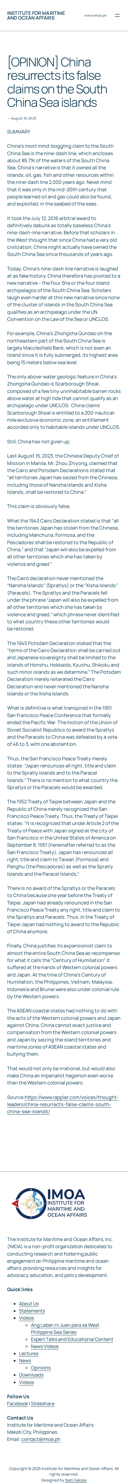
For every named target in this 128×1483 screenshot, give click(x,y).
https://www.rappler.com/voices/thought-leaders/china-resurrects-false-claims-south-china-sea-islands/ (63, 1104)
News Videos (45, 1346)
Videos (26, 1318)
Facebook (17, 1403)
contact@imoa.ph (40, 1439)
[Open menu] (117, 15)
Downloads (31, 1375)
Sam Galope (76, 1480)
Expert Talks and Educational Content (72, 1339)
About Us (29, 1303)
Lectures (28, 1353)
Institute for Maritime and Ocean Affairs (36, 15)
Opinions (41, 1367)
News (25, 1360)
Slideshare (42, 1403)
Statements (32, 1310)
